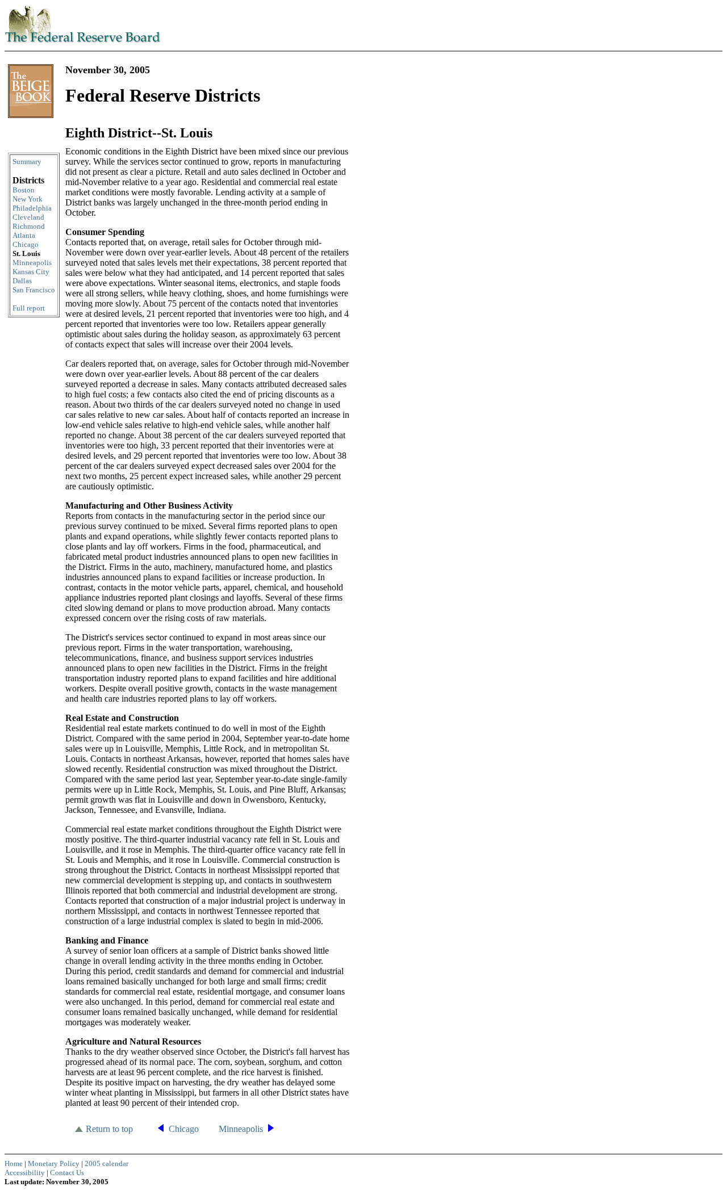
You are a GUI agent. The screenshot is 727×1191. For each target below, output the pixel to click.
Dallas (22, 280)
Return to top (109, 1129)
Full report (28, 308)
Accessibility (25, 1172)
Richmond (28, 226)
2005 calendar (106, 1163)
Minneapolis (32, 262)
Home (14, 1163)
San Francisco (33, 290)
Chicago (25, 244)
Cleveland (28, 217)
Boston (23, 190)
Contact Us (67, 1172)
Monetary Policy (54, 1163)
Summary (26, 161)
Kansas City (30, 271)
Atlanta (23, 235)
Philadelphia (32, 208)
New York (27, 199)
